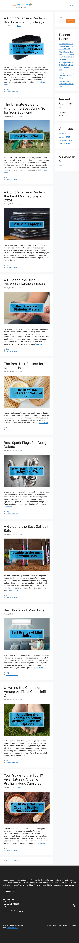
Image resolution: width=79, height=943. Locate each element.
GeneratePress (12, 928)
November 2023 (65, 140)
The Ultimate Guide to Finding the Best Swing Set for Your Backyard (25, 108)
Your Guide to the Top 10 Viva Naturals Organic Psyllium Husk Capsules (23, 779)
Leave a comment (12, 92)
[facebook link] (74, 905)
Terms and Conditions (67, 925)
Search (62, 17)
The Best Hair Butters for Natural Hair (66, 83)
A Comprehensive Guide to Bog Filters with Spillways (25, 20)
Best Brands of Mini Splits (24, 610)
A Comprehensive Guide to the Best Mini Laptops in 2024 (25, 196)
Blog (7, 89)
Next (16, 860)
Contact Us (9, 891)
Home (71, 5)
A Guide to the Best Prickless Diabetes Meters (24, 282)
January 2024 (64, 137)
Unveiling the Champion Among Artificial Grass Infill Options (25, 692)
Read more (22, 260)
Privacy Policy (51, 925)
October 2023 (64, 143)
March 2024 (63, 134)
